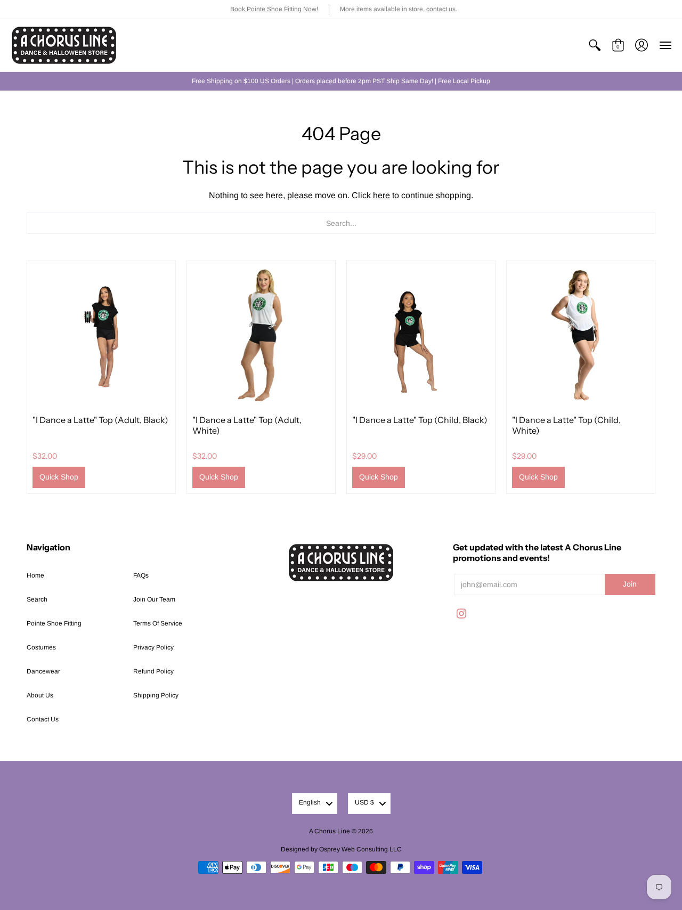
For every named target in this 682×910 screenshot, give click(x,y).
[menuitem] (594, 45)
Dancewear (43, 671)
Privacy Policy (153, 647)
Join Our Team (154, 599)
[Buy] (101, 335)
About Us (40, 695)
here (381, 195)
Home (35, 575)
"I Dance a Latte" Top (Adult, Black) (100, 420)
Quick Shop (58, 477)
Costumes (41, 647)
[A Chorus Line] (64, 45)
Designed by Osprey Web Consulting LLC (341, 849)
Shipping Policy (155, 695)
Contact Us (43, 719)
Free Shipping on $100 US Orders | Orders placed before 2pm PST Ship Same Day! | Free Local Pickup (341, 81)
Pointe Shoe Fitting (54, 623)
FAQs (141, 575)
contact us (441, 9)
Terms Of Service (157, 623)
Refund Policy (153, 671)
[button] (594, 45)
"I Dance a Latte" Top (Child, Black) (420, 420)
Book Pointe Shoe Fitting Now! (274, 9)
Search (37, 599)
